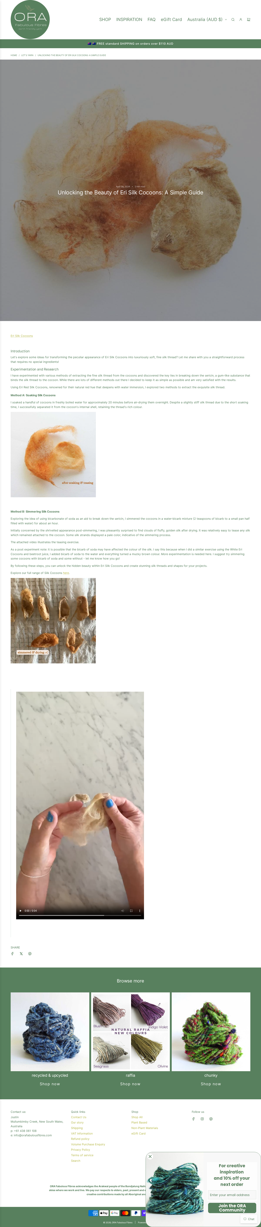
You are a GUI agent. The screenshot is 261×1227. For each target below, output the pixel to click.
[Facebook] (193, 1119)
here (66, 573)
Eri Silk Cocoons (22, 336)
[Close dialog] (150, 1156)
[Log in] (241, 19)
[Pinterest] (211, 1119)
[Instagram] (202, 1119)
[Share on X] (21, 954)
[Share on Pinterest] (30, 954)
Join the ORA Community (232, 1208)
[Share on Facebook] (12, 954)
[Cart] (248, 19)
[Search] (233, 19)
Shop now (50, 1084)
